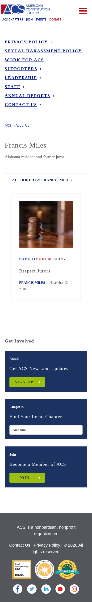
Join (29, 19)
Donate (55, 19)
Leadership (21, 77)
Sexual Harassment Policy (43, 51)
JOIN (24, 478)
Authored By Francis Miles (42, 180)
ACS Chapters (12, 19)
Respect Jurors (34, 270)
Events (41, 19)
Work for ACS (24, 60)
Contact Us (21, 104)
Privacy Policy (26, 42)
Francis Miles (32, 283)
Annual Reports (27, 95)
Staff (12, 86)
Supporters (21, 68)
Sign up (24, 382)
